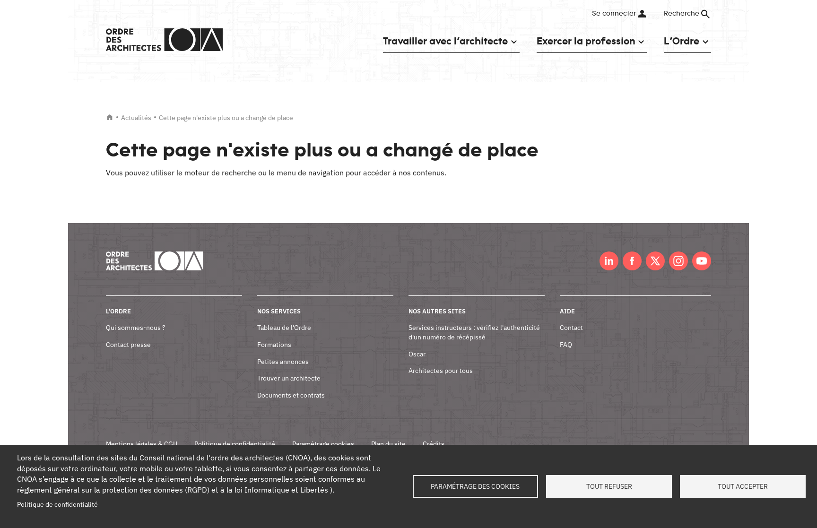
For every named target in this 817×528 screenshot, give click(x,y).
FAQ (566, 344)
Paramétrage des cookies (475, 486)
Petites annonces (283, 361)
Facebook (632, 260)
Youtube (701, 260)
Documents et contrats (291, 395)
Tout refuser (609, 486)
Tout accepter (743, 486)
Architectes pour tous (440, 370)
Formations (274, 344)
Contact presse (128, 344)
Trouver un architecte (289, 378)
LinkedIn (609, 260)
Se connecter (614, 13)
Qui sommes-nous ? (135, 327)
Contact (571, 327)
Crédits (433, 444)
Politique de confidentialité (234, 444)
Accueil (109, 117)
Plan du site (388, 444)
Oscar (417, 354)
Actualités (136, 117)
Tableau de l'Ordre (284, 327)
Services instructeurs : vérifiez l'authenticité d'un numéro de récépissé (474, 332)
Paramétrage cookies (323, 444)
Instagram (678, 260)
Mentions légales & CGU (141, 444)
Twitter (655, 260)
